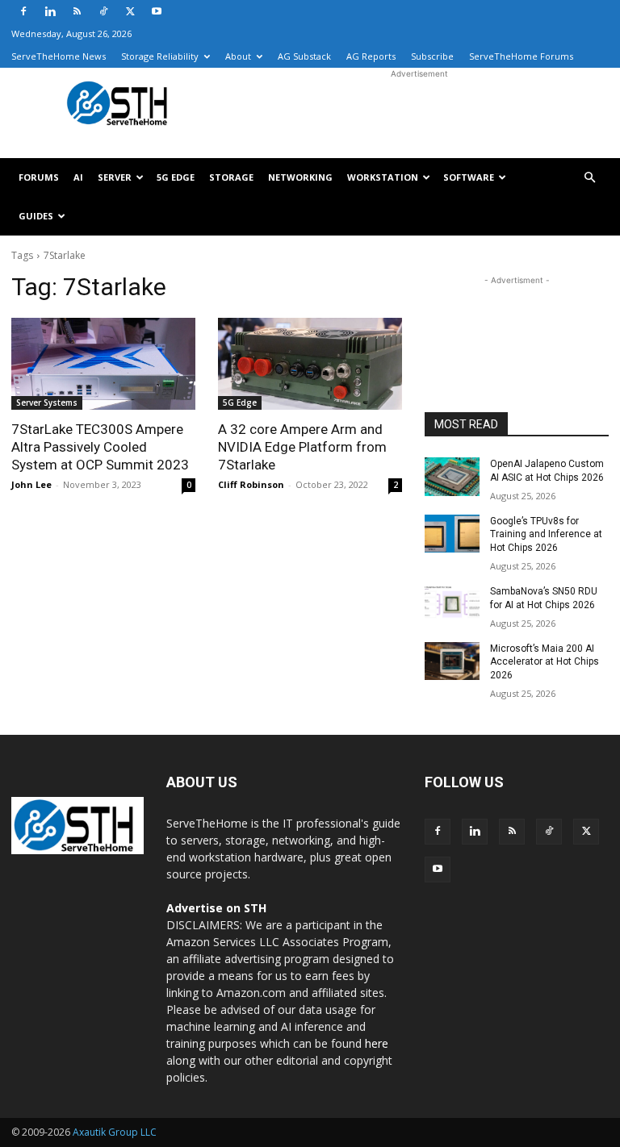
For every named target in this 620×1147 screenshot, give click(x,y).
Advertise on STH (216, 908)
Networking (300, 177)
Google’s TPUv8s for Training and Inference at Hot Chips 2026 (546, 534)
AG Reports (371, 56)
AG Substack (304, 56)
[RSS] (77, 11)
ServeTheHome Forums (521, 56)
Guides (36, 216)
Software (468, 177)
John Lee (31, 484)
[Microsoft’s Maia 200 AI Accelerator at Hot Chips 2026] (452, 661)
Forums (39, 177)
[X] (130, 11)
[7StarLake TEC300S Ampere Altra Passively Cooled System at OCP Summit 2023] (103, 364)
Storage (231, 177)
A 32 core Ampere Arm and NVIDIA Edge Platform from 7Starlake (302, 447)
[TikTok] (103, 11)
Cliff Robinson (251, 484)
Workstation (382, 177)
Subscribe (432, 56)
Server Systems (47, 402)
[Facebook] (23, 11)
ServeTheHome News (58, 56)
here (376, 1043)
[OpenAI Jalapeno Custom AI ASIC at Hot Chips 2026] (452, 476)
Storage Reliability (160, 56)
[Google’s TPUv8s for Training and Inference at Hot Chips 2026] (452, 534)
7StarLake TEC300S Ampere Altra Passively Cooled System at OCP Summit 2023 (100, 447)
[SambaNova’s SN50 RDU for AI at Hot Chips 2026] (452, 604)
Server (115, 177)
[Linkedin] (50, 11)
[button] (589, 178)
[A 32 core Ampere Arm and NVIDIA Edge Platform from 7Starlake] (310, 364)
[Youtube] (157, 11)
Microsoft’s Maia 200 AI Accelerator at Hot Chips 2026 (544, 662)
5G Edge (176, 177)
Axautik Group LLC (115, 1132)
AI (78, 177)
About (238, 56)
